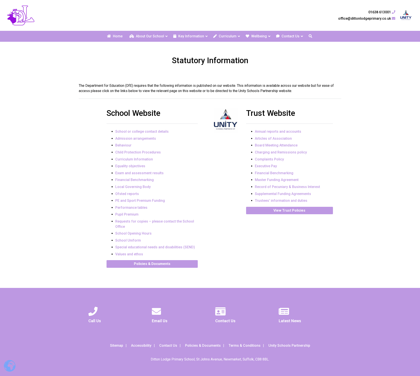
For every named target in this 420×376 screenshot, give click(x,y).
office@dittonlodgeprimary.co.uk (365, 19)
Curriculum (227, 36)
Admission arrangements (135, 138)
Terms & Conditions (245, 345)
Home (117, 36)
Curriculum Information (134, 159)
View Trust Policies (289, 210)
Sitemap (116, 345)
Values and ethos (129, 254)
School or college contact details (142, 131)
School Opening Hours (133, 233)
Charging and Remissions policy (281, 152)
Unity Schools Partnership (289, 345)
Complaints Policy (269, 159)
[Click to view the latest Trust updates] (406, 15)
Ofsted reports (127, 194)
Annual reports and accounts (278, 131)
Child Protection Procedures (138, 152)
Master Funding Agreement (277, 180)
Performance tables (131, 207)
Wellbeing (258, 36)
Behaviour (123, 145)
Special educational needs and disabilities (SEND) (155, 247)
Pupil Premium (126, 214)
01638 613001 (380, 12)
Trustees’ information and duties (281, 200)
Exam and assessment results (139, 173)
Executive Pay (266, 166)
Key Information (190, 36)
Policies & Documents (152, 264)
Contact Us (290, 36)
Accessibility (141, 345)
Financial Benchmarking (134, 180)
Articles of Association (273, 138)
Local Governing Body (133, 187)
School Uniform (128, 240)
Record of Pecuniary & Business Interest (287, 187)
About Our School (149, 36)
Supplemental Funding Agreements (283, 194)
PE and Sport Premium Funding (140, 200)
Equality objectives (130, 166)
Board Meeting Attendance (276, 145)
